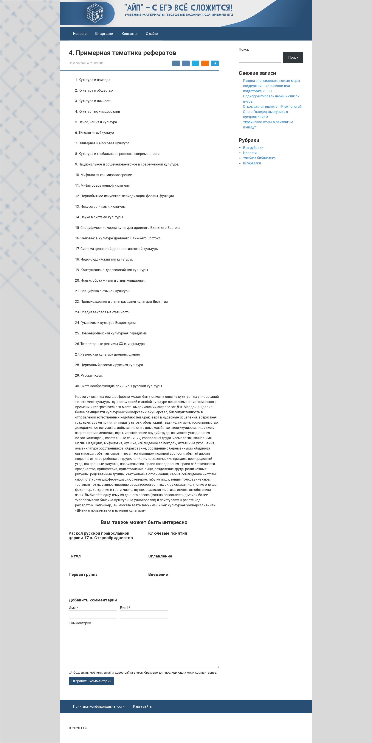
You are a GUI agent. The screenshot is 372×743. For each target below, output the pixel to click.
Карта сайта (142, 706)
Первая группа (83, 574)
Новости (80, 34)
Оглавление (160, 556)
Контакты (129, 34)
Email (125, 608)
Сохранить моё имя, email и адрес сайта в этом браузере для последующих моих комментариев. (145, 672)
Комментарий (80, 623)
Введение (158, 574)
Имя (73, 608)
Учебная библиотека (259, 158)
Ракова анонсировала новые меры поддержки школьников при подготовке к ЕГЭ (271, 86)
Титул (75, 556)
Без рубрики (253, 148)
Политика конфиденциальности (98, 706)
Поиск (244, 49)
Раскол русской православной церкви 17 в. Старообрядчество (101, 535)
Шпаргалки (104, 34)
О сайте (152, 34)
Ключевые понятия (167, 533)
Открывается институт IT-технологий (272, 107)
